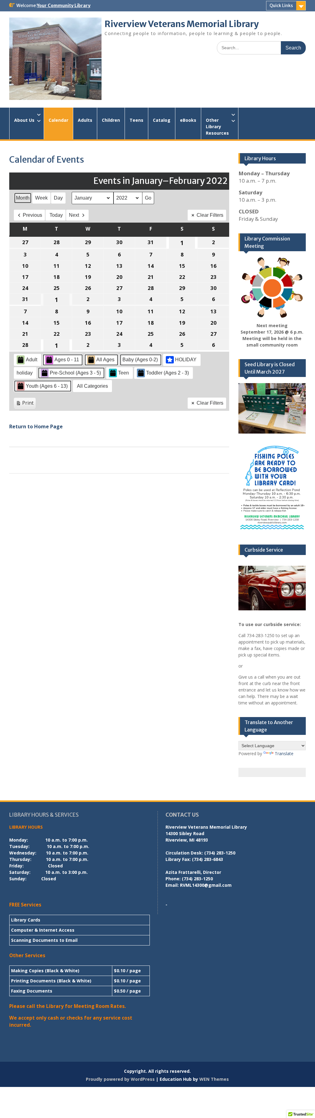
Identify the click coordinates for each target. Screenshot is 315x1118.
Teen (123, 372)
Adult (31, 359)
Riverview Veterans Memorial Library (182, 24)
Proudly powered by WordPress (120, 1079)
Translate (284, 753)
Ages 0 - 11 (66, 359)
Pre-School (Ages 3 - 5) (75, 372)
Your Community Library (63, 5)
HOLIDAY (186, 359)
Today (56, 215)
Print (25, 404)
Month (23, 197)
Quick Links (281, 5)
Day (58, 197)
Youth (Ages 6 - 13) (47, 386)
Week (41, 197)
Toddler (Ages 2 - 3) (167, 372)
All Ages (105, 359)
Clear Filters (210, 215)
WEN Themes (214, 1079)
